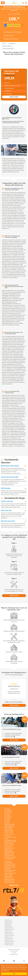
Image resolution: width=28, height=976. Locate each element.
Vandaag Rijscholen (8, 927)
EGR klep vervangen (9, 844)
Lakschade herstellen (9, 855)
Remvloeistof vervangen (9, 867)
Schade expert (7, 868)
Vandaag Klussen (8, 920)
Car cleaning (7, 835)
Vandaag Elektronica (8, 938)
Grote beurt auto (8, 846)
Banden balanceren (8, 828)
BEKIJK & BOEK (14, 97)
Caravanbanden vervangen (10, 837)
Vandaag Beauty (8, 923)
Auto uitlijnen (7, 821)
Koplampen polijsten (8, 851)
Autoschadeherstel (8, 827)
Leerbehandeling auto (9, 858)
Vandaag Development (9, 941)
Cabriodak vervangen (9, 834)
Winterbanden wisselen (9, 880)
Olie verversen (7, 860)
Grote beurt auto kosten (9, 477)
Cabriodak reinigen (8, 832)
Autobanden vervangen (9, 824)
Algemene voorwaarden (14, 949)
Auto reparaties (7, 818)
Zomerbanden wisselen (9, 882)
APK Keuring (5, 488)
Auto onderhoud (7, 816)
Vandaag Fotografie (8, 944)
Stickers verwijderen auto (10, 873)
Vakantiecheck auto (8, 877)
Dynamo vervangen (8, 843)
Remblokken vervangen (9, 864)
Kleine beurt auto (8, 849)
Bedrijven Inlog (14, 954)
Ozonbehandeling (8, 862)
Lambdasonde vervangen (10, 857)
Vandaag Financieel (8, 940)
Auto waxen (7, 822)
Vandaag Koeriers (8, 921)
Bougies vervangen (8, 830)
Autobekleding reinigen (9, 825)
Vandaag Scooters (8, 937)
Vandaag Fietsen (8, 930)
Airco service (7, 813)
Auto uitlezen (7, 819)
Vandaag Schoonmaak (9, 935)
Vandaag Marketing (8, 943)
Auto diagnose (7, 815)
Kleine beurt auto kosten (10, 466)
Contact (14, 952)
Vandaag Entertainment (9, 929)
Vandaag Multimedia (8, 933)
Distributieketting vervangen (10, 840)
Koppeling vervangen (9, 854)
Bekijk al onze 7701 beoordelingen (14, 702)
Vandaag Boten (7, 924)
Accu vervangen (8, 812)
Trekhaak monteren (8, 874)
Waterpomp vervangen (9, 879)
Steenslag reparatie (8, 871)
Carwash (6, 838)
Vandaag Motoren (8, 926)
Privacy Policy (14, 951)
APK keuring (7, 809)
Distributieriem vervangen (10, 841)
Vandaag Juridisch (8, 932)
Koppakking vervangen (9, 852)
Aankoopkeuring (8, 810)
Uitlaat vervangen (8, 876)
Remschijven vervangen (9, 865)
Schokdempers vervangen (10, 870)
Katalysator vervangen (9, 848)
